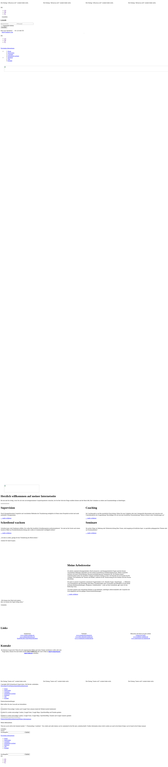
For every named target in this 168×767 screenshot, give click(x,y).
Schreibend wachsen (10, 693)
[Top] (1, 752)
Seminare (6, 695)
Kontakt (6, 698)
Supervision (7, 690)
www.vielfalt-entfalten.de (27, 635)
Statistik (36, 715)
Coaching (7, 692)
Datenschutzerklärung (16, 686)
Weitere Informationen (25, 719)
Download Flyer (5, 686)
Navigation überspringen (7, 48)
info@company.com (7, 32)
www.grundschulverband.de (84, 635)
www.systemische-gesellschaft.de (84, 638)
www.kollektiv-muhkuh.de (140, 637)
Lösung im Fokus (141, 635)
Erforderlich (28, 709)
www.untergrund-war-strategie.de (140, 638)
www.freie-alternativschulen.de (84, 637)
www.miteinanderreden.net (27, 637)
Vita (5, 696)
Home (6, 689)
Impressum (25, 686)
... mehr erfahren (6, 518)
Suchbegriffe (4, 732)
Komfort (31, 712)
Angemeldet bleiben (8, 25)
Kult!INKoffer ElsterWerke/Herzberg (27, 638)
